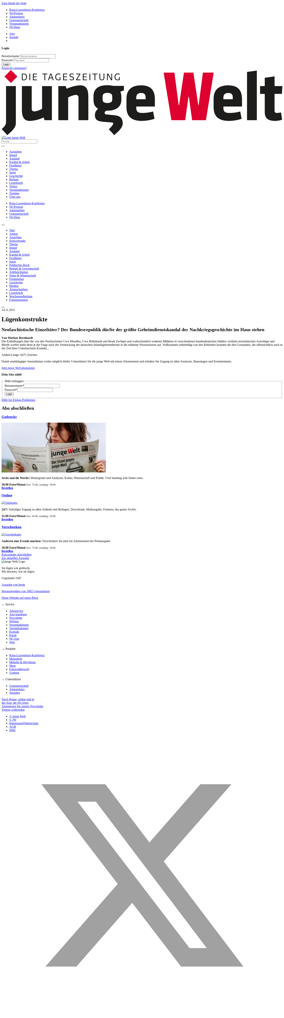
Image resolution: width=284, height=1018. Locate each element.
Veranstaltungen (19, 23)
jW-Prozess (16, 13)
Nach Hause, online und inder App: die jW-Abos (18, 701)
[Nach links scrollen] (3, 224)
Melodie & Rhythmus (22, 662)
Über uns (14, 196)
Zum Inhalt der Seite (14, 3)
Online (7, 495)
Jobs (12, 642)
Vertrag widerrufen (13, 709)
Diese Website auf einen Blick (20, 597)
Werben (14, 621)
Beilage (14, 179)
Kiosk (13, 635)
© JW (12, 719)
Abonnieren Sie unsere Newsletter (22, 706)
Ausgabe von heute (13, 584)
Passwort (7, 60)
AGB (12, 726)
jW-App (14, 638)
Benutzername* (14, 385)
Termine (14, 193)
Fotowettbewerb (19, 669)
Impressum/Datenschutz (23, 723)
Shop (12, 665)
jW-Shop (14, 27)
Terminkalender (18, 628)
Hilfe (12, 730)
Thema (13, 169)
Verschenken (11, 527)
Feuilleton (15, 165)
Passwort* (11, 389)
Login (6, 64)
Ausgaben (15, 151)
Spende (13, 37)
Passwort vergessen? (14, 68)
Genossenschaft (18, 20)
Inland (13, 155)
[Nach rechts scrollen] (3, 307)
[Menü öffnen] (3, 146)
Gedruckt (9, 417)
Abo (12, 33)
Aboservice (16, 611)
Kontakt (14, 631)
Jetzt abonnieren (18, 368)
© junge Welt (17, 716)
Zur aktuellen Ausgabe (15, 558)
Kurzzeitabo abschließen (16, 554)
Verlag (13, 186)
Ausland (14, 158)
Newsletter (15, 617)
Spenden (14, 692)
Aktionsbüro (17, 16)
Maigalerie (15, 658)
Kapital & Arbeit (19, 162)
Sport (12, 172)
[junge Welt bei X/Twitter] (142, 1014)
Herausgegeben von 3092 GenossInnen (26, 591)
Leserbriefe (16, 182)
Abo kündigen (18, 614)
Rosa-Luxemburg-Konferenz (27, 9)
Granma (14, 672)
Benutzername (10, 56)
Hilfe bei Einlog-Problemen (18, 400)
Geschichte (16, 176)
